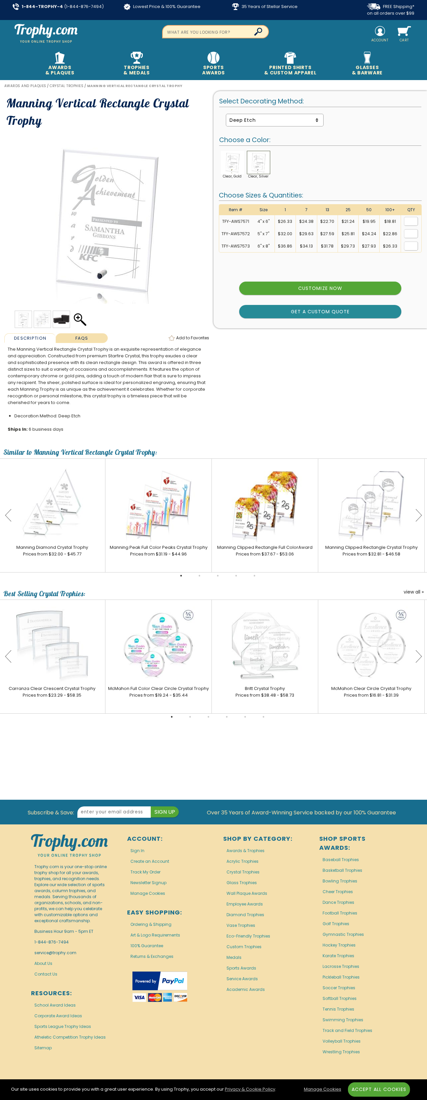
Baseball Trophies (341, 859)
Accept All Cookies (379, 1089)
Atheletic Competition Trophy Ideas (70, 1037)
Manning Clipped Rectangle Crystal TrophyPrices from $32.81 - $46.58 (371, 550)
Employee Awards (245, 904)
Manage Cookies (147, 893)
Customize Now (320, 288)
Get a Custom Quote (320, 311)
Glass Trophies (242, 882)
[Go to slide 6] (263, 717)
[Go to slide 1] (181, 576)
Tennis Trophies (338, 1009)
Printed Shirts (290, 70)
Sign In (137, 850)
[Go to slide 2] (199, 576)
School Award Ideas (55, 1005)
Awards (59, 70)
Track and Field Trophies (347, 1030)
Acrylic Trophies (243, 861)
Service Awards (242, 979)
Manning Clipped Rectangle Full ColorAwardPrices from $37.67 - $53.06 (265, 550)
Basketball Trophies (342, 870)
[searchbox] (215, 31)
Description (30, 338)
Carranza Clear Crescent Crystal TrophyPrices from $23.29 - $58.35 (52, 691)
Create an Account (149, 861)
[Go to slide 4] (236, 576)
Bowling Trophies (340, 881)
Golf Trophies (336, 924)
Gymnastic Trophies (343, 934)
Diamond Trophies (245, 915)
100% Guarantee (146, 946)
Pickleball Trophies (341, 977)
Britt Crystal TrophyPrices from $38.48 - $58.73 (265, 691)
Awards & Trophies (246, 850)
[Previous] (8, 515)
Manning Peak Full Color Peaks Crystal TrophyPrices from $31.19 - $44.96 (158, 550)
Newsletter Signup (148, 882)
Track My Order (145, 872)
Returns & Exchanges (151, 956)
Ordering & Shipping (150, 924)
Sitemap (43, 1048)
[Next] (419, 515)
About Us (43, 963)
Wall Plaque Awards (247, 893)
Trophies (136, 70)
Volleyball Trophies (342, 1041)
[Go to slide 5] (254, 576)
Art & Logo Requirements (155, 935)
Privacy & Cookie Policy (250, 1089)
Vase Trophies (241, 925)
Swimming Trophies (343, 1020)
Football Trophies (340, 913)
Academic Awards (246, 989)
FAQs (81, 338)
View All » (414, 592)
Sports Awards (241, 968)
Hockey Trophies (339, 945)
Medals (234, 957)
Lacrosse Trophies (341, 966)
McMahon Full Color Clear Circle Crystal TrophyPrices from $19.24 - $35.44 (158, 691)
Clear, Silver (258, 176)
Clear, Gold (232, 176)
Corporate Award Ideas (58, 1016)
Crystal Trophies (243, 872)
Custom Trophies (244, 947)
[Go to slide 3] (218, 576)
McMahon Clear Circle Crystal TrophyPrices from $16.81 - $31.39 (371, 691)
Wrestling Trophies (341, 1052)
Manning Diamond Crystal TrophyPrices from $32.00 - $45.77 (52, 550)
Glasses (367, 70)
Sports (213, 70)
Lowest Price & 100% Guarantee (166, 6)
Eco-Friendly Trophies (248, 936)
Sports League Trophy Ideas (62, 1026)
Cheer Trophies (338, 891)
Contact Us (45, 974)
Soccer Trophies (339, 988)
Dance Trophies (338, 902)
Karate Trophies (338, 956)
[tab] (30, 338)
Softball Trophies (340, 998)
